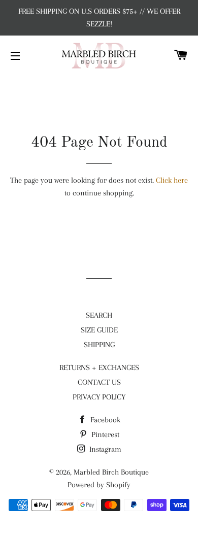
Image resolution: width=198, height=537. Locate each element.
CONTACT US (99, 382)
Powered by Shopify (99, 484)
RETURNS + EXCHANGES (99, 367)
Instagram (104, 449)
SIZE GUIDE (99, 329)
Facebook (104, 419)
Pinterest (104, 434)
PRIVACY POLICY (99, 396)
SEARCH (99, 315)
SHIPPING (99, 344)
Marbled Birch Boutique (111, 472)
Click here (172, 180)
